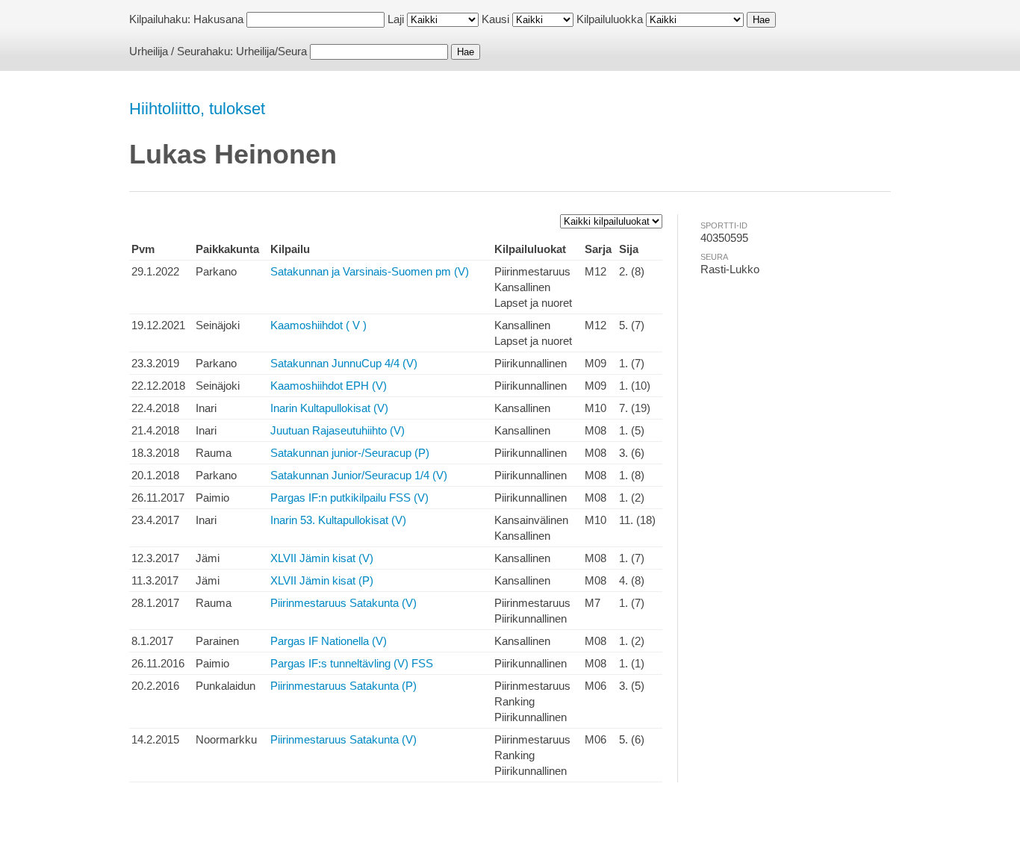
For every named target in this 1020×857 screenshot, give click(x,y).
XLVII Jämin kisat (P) (321, 580)
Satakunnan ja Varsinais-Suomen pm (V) (369, 271)
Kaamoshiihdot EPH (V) (328, 385)
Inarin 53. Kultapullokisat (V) (338, 520)
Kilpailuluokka (609, 19)
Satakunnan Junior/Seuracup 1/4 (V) (358, 475)
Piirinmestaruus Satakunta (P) (343, 685)
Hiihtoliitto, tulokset (197, 108)
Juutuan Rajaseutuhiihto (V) (337, 430)
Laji (396, 19)
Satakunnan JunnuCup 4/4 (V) (343, 363)
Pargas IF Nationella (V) (328, 641)
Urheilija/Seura (271, 51)
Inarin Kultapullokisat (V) (329, 408)
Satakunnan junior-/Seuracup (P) (349, 452)
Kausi (495, 19)
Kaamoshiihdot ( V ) (318, 325)
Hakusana (218, 19)
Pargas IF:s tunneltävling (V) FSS (351, 663)
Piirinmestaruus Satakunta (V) (343, 602)
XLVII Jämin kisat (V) (321, 558)
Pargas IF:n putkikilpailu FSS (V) (349, 497)
